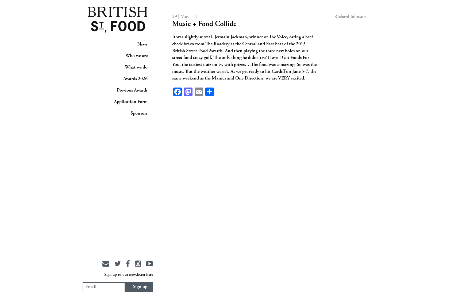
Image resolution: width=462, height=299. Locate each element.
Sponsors (139, 113)
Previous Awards (132, 90)
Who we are (136, 56)
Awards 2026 (135, 79)
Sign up (140, 287)
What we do (136, 67)
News (142, 44)
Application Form (131, 102)
